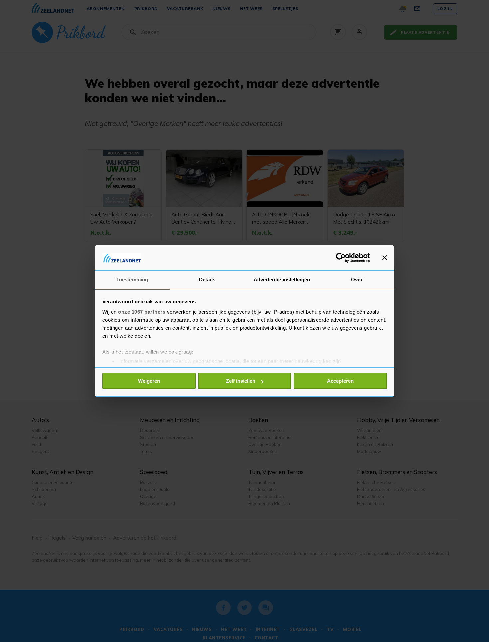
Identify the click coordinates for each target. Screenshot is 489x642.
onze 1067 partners (141, 312)
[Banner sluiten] (384, 257)
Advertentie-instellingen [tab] (282, 280)
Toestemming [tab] (132, 280)
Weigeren (149, 381)
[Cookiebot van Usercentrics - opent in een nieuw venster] (341, 258)
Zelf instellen (240, 381)
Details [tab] (207, 280)
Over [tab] (356, 280)
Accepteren (340, 381)
